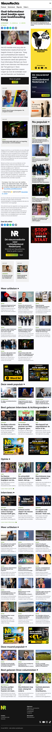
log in (21, 254)
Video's (25, 7)
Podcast (3, 7)
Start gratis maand (12, 254)
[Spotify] (36, 68)
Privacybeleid (30, 709)
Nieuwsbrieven (30, 717)
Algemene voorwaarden (33, 708)
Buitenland (11, 7)
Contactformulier (5, 717)
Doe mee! (15, 82)
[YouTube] (42, 68)
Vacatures (29, 713)
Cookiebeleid (30, 711)
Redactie (3, 719)
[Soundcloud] (45, 68)
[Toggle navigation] (50, 3)
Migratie (19, 7)
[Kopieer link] (16, 28)
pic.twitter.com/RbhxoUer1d (13, 188)
